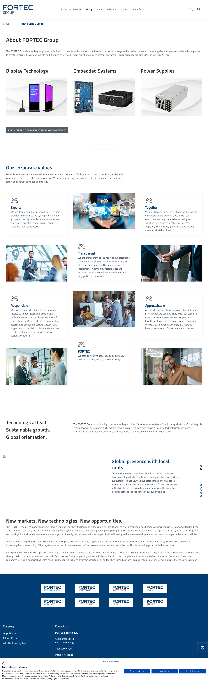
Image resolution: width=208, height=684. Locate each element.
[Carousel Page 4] (200, 487)
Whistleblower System (14, 643)
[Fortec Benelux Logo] (155, 602)
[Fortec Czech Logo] (87, 602)
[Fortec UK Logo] (53, 588)
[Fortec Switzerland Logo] (87, 588)
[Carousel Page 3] (200, 484)
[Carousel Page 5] (200, 490)
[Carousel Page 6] (200, 493)
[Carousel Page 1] (200, 466)
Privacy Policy (10, 638)
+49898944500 (63, 648)
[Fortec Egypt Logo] (121, 602)
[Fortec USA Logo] (121, 588)
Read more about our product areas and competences (37, 130)
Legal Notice (9, 633)
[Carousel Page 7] (200, 495)
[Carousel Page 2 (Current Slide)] (200, 475)
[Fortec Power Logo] (155, 588)
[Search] (190, 9)
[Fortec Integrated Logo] (53, 602)
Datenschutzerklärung (110, 661)
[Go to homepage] (18, 9)
